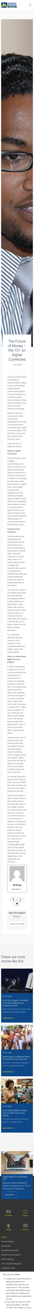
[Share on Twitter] (17, 904)
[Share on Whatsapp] (20, 899)
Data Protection (7, 1259)
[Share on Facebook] (13, 899)
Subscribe (9, 1195)
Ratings (17, 916)
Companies (6, 1246)
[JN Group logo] (9, 5)
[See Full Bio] (21, 889)
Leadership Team (8, 1268)
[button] (30, 5)
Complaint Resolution (10, 1250)
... (26, 1012)
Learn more (8, 1018)
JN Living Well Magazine (11, 1263)
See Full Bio (16, 889)
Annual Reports (7, 1241)
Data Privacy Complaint (11, 1255)
